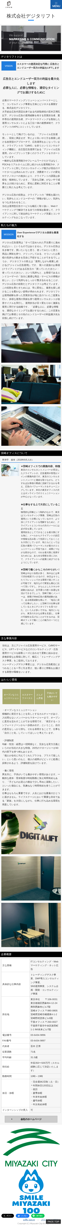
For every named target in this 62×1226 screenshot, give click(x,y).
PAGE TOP (53, 1221)
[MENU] (56, 4)
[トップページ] (9, 4)
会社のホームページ (31, 1119)
